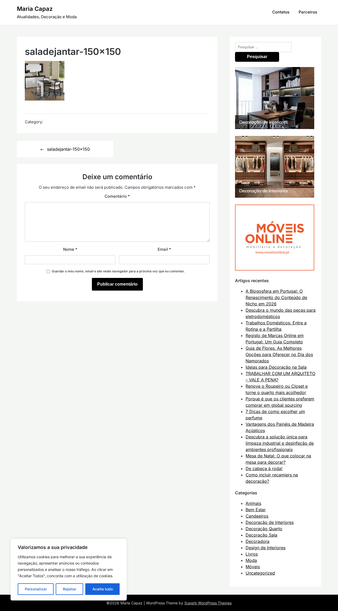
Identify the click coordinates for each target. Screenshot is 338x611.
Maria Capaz (35, 8)
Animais (253, 503)
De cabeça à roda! (264, 468)
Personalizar (36, 589)
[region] (69, 569)
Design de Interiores (265, 547)
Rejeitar (69, 589)
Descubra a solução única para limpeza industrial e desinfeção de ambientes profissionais (280, 443)
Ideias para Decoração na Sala (276, 367)
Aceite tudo (102, 589)
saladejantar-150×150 (68, 149)
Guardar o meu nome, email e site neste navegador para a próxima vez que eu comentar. (118, 271)
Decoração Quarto (264, 528)
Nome (70, 249)
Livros (252, 554)
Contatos (280, 12)
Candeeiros (257, 516)
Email (164, 249)
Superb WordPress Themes (208, 603)
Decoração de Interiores (270, 522)
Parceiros (308, 12)
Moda (251, 560)
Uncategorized (260, 573)
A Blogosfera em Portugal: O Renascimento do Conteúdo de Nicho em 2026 (276, 297)
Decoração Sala (261, 535)
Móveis (253, 566)
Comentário (117, 196)
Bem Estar (256, 509)
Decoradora (257, 541)
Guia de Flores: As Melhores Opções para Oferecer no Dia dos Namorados (279, 354)
